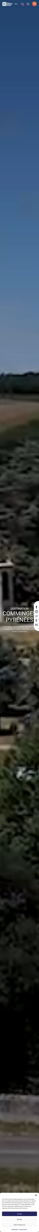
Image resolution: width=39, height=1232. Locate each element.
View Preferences (19, 1225)
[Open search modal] (28, 4)
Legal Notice (14, 1229)
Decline (19, 1219)
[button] (36, 1195)
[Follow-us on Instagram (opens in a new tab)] (36, 611)
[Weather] (36, 616)
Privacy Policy (23, 1229)
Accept (19, 1214)
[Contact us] (36, 625)
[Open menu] (34, 4)
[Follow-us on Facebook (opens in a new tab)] (36, 607)
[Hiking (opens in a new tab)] (36, 620)
